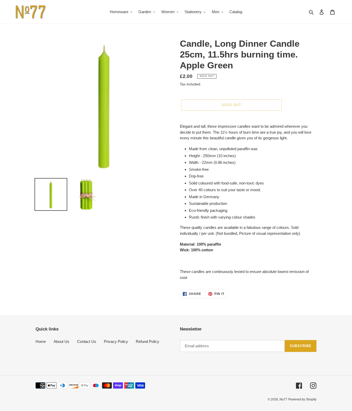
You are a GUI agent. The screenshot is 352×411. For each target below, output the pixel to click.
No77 (283, 399)
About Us (61, 341)
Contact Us (86, 341)
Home (41, 341)
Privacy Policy (116, 341)
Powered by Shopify (302, 399)
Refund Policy (147, 341)
